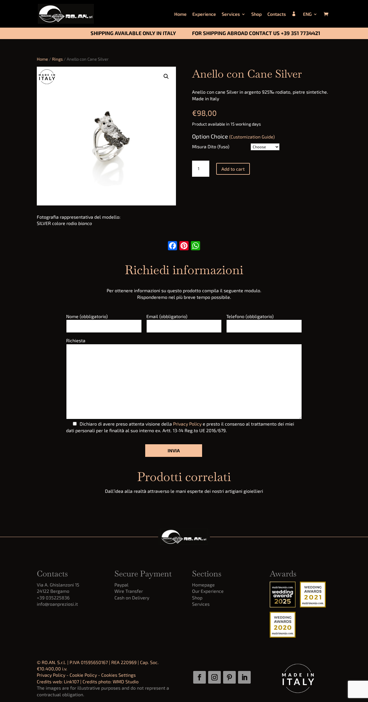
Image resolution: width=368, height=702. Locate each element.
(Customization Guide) (252, 136)
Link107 (71, 681)
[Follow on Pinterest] (229, 677)
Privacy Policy (187, 423)
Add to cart (233, 169)
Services (231, 14)
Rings (57, 58)
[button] (166, 76)
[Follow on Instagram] (214, 677)
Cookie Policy (83, 675)
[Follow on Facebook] (199, 677)
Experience (204, 14)
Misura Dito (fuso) (210, 146)
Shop (256, 14)
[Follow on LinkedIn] (244, 677)
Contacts (276, 14)
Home (180, 14)
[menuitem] (310, 20)
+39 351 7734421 (300, 33)
